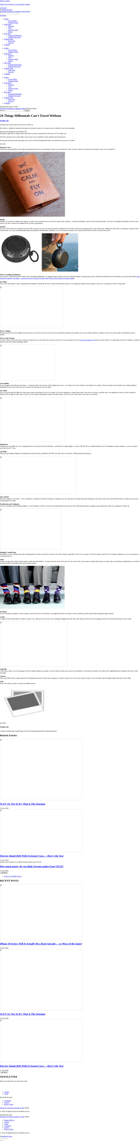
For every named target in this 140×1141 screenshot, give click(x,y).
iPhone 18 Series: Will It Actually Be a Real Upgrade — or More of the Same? (41, 943)
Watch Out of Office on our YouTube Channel (15, 4)
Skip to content (5, 1)
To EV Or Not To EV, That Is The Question (22, 804)
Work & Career (13, 59)
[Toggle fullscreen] (5, 1138)
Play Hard (7, 63)
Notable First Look (14, 66)
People (6, 48)
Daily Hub (11, 70)
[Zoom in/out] (7, 1138)
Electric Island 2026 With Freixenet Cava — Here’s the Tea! (32, 856)
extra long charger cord (87, 340)
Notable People (13, 52)
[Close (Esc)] (1, 1138)
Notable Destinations (15, 65)
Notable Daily (8, 68)
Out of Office (12, 50)
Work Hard (7, 54)
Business (11, 55)
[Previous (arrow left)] (1, 1140)
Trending (7, 74)
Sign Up (11, 72)
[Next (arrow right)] (3, 1140)
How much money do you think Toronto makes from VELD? (31, 866)
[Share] (3, 1138)
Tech (9, 57)
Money (10, 61)
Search (2, 110)
